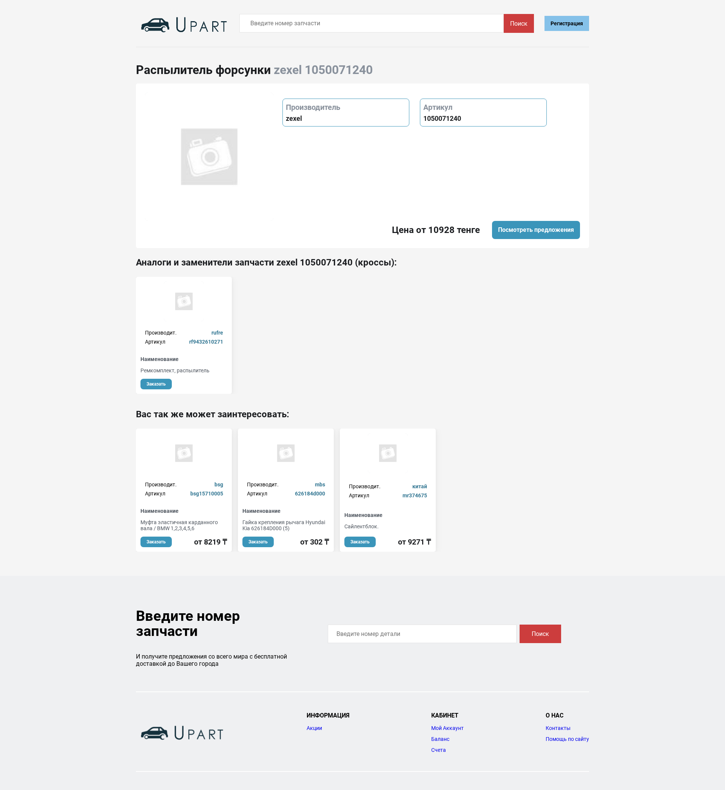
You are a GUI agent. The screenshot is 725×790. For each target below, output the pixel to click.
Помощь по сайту (567, 739)
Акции (314, 728)
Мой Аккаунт (447, 728)
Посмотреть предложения (536, 229)
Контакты (558, 728)
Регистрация (567, 23)
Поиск (519, 23)
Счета (438, 750)
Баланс (440, 739)
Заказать (156, 384)
